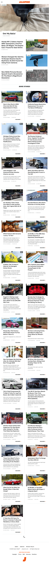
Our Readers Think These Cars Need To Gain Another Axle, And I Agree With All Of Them (12, 205)
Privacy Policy (30, 546)
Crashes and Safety (7, 252)
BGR (24, 554)
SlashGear (34, 554)
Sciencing (28, 554)
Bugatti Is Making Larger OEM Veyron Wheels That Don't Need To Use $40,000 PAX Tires (11, 299)
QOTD (4, 190)
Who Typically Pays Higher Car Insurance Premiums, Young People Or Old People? (36, 267)
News (29, 55)
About (16, 546)
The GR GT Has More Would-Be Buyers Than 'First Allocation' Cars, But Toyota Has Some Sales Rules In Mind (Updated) (36, 395)
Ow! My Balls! (9, 33)
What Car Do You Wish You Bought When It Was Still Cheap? (11, 489)
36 (21, 284)
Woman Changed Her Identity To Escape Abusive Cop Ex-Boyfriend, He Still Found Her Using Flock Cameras (12, 60)
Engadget (14, 554)
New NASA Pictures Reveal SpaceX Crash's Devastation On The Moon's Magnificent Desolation (12, 75)
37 (46, 123)
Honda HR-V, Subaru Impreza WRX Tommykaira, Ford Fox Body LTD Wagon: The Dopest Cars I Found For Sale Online (12, 45)
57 (46, 284)
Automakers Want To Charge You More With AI (37, 459)
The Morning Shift (31, 190)
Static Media (16, 549)
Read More (17, 119)
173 (21, 413)
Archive (22, 546)
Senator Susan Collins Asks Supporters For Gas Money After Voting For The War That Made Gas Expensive (11, 428)
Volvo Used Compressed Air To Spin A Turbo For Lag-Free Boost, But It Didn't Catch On (12, 393)
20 (46, 252)
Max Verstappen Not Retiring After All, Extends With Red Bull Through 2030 (12, 361)
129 (21, 475)
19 (21, 158)
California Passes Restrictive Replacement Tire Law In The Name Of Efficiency (37, 106)
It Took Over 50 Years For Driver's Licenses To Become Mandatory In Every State (12, 520)
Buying (5, 91)
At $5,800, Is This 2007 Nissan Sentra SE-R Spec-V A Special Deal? (36, 489)
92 (46, 221)
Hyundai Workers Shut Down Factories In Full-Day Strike (36, 203)
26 (21, 190)
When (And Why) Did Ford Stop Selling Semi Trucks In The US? (36, 172)
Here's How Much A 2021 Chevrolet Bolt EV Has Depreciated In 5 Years (11, 106)
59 (46, 475)
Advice (29, 318)
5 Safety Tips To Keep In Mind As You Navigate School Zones (10, 266)
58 (46, 91)
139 (46, 346)
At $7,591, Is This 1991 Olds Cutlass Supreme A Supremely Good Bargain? (36, 235)
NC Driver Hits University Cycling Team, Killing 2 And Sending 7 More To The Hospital (36, 362)
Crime (5, 123)
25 (21, 318)
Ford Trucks (30, 158)
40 (21, 123)
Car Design (5, 284)
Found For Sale (31, 40)
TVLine (19, 554)
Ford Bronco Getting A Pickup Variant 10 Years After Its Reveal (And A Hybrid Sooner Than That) (36, 428)
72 (46, 445)
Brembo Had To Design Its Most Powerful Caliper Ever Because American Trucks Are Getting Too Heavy (36, 299)
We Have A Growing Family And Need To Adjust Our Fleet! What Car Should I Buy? (36, 333)
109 (21, 221)
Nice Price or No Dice (32, 221)
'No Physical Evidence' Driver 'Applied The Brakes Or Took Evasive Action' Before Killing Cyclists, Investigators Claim (36, 140)
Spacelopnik (30, 70)
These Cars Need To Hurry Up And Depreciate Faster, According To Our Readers (11, 459)
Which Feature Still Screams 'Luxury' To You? (12, 234)
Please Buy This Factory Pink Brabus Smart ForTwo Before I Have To (11, 332)
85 (46, 413)
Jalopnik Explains (7, 505)
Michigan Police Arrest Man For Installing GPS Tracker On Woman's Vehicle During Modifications (11, 139)
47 (46, 190)
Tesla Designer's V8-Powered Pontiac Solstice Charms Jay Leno (11, 172)
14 (21, 505)
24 (21, 445)
